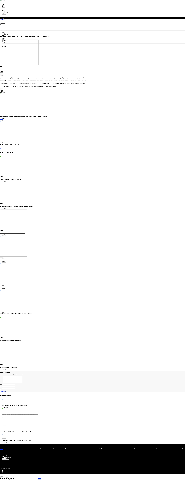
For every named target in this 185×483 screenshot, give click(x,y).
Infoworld (3, 19)
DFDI (4, 11)
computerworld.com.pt (5, 454)
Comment (1, 382)
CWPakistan (3, 207)
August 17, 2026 (4, 235)
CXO (2, 470)
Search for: (1, 476)
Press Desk (3, 368)
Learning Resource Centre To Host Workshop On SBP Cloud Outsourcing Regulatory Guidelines (16, 206)
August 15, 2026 (4, 262)
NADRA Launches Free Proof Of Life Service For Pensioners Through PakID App (16, 440)
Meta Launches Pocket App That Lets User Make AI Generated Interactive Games (16, 422)
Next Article (2, 120)
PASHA (3, 13)
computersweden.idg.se (5, 459)
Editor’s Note (6, 3)
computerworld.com (5, 455)
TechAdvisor (4, 14)
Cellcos (3, 6)
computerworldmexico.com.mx (6, 457)
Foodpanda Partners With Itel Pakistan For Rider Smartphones (10, 340)
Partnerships (4, 15)
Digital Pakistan (4, 9)
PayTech (3, 7)
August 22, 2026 (4, 181)
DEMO (3, 471)
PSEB (3, 10)
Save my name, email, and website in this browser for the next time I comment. (11, 389)
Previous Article (2, 92)
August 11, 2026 (4, 342)
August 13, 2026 (4, 315)
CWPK (3, 469)
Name (1, 384)
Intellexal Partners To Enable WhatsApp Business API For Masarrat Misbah (12, 233)
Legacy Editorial (6, 33)
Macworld (3, 18)
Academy (3, 4)
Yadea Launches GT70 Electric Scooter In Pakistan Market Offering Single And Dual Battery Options (20, 431)
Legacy (3, 32)
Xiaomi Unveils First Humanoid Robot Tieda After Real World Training (14, 405)
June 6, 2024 (3, 38)
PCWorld (3, 17)
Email (1, 386)
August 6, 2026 (4, 369)
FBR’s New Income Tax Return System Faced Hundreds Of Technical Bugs (12, 286)
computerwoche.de (5, 458)
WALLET (3, 472)
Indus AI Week (6, 12)
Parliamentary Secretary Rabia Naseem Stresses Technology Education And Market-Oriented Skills (20, 414)
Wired (3, 5)
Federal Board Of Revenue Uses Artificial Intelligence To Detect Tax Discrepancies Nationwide (16, 313)
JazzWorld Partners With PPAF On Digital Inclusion (8, 367)
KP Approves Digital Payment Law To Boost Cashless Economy (10, 179)
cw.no (3, 456)
